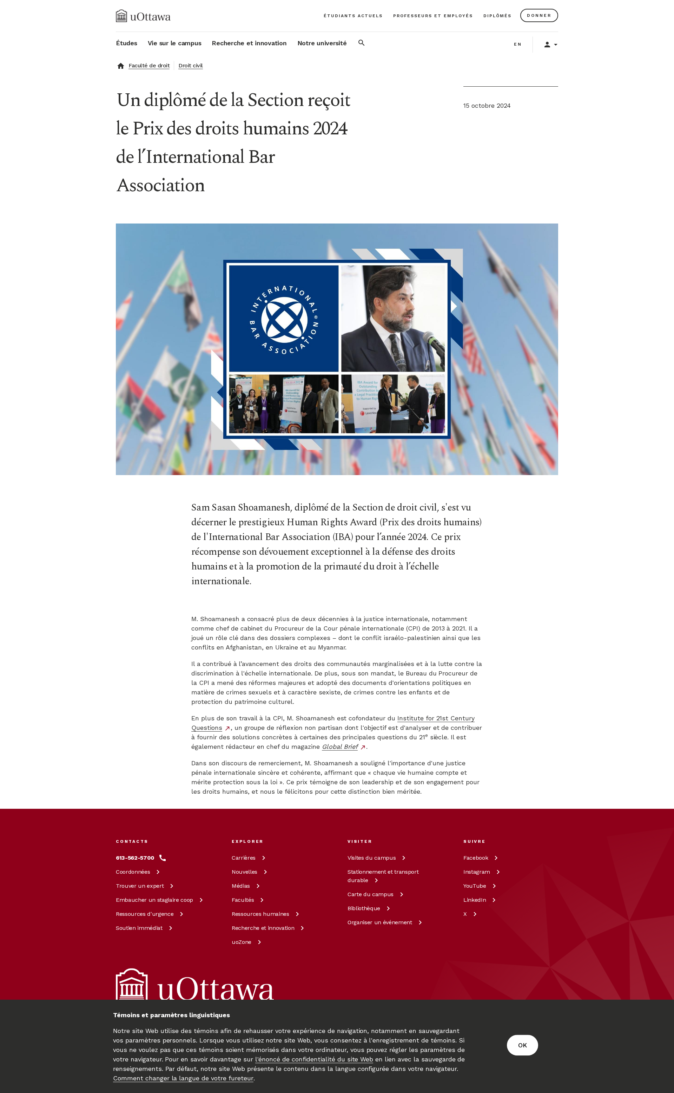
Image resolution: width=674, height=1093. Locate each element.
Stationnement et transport (383, 876)
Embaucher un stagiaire (154, 900)
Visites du (372, 857)
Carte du (371, 894)
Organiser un (380, 922)
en (518, 44)
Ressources (144, 914)
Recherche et (263, 928)
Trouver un (140, 885)
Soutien (139, 928)
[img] (143, 16)
